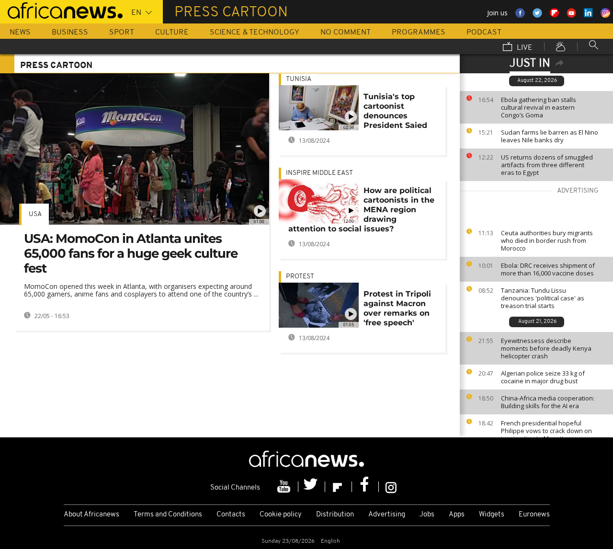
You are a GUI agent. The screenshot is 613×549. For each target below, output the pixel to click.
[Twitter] (311, 486)
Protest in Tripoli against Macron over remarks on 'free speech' (397, 308)
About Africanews (91, 514)
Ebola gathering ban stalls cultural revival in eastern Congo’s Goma (538, 107)
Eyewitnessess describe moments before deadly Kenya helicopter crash (546, 348)
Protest (300, 276)
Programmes (418, 32)
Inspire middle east (319, 173)
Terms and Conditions (168, 514)
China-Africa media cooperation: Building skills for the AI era (547, 402)
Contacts (230, 514)
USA (35, 214)
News (20, 32)
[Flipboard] (338, 486)
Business (70, 32)
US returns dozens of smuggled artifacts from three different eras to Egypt (547, 164)
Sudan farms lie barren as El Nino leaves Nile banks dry (549, 136)
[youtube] (285, 486)
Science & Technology (254, 32)
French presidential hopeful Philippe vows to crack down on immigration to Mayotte (546, 430)
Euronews (534, 514)
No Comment (345, 32)
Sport (121, 32)
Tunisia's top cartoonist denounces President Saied (395, 111)
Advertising (386, 514)
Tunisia (298, 79)
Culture (172, 32)
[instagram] (391, 486)
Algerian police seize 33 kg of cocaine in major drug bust (543, 377)
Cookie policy (281, 514)
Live (524, 48)
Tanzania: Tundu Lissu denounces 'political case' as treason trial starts (542, 297)
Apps (457, 514)
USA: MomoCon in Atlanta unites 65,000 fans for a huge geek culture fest (131, 253)
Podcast (483, 32)
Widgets (491, 514)
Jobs (427, 514)
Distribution (335, 514)
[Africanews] (61, 9)
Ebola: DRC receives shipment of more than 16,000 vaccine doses (548, 269)
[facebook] (365, 486)
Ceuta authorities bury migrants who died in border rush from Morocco (547, 240)
